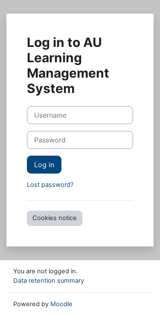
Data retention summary (48, 280)
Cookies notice (54, 218)
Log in (44, 164)
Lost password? (50, 184)
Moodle (61, 304)
